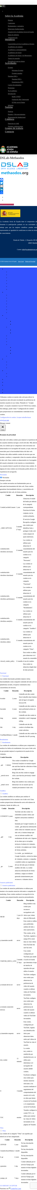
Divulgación (12, 344)
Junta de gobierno (13, 286)
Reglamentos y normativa (16, 278)
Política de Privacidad (30, 261)
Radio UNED (16, 347)
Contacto (7, 382)
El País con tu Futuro (18, 353)
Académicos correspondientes (17, 301)
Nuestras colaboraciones (15, 376)
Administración (12, 289)
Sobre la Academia (10, 269)
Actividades (7, 315)
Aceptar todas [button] (20, 417)
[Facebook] (18, 179)
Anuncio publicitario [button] (6, 882)
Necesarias (5, 477)
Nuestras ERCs (12, 327)
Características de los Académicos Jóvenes (21, 295)
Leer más (6, 420)
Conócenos (11, 275)
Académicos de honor (15, 304)
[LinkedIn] (18, 189)
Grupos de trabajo (9, 379)
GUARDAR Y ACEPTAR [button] (8, 1185)
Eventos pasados (17, 324)
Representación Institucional (16, 368)
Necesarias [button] (3, 475)
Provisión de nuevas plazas (16, 312)
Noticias (6, 359)
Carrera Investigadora (14, 336)
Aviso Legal (21, 261)
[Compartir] (18, 192)
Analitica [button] (3, 791)
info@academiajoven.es (29, 249)
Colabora (7, 370)
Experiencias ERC (17, 333)
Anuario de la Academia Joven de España (21, 283)
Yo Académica (12, 341)
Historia (10, 272)
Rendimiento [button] (4, 739)
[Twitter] (18, 182)
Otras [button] (1, 1128)
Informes (10, 356)
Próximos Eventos (17, 321)
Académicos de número (15, 298)
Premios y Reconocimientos (16, 365)
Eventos (10, 318)
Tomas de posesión (14, 309)
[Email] (18, 186)
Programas (11, 339)
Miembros (7, 292)
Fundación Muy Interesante (20, 350)
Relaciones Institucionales (16, 280)
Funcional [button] (3, 673)
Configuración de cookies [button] (8, 417)
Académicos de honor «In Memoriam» (20, 307)
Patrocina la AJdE (13, 373)
